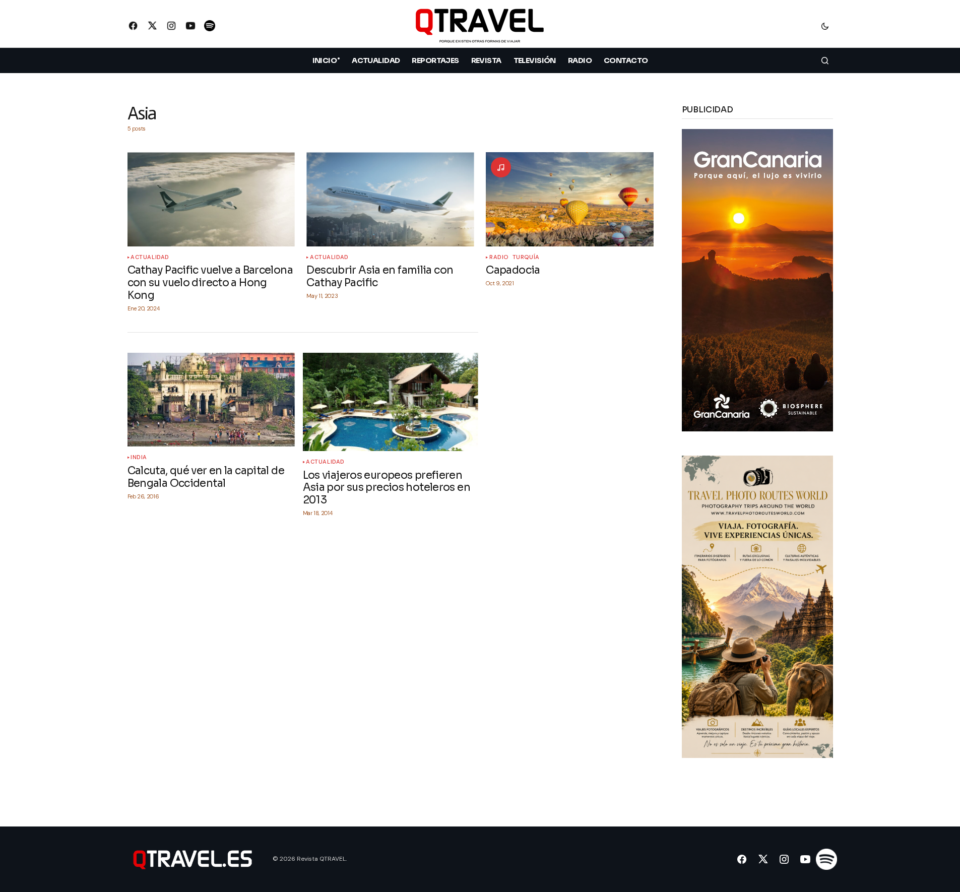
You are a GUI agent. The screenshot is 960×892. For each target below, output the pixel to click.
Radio (498, 257)
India (139, 457)
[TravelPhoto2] (757, 606)
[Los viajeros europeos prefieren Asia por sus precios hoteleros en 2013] (390, 402)
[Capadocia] (569, 199)
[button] (825, 26)
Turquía (526, 257)
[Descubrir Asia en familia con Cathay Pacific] (390, 199)
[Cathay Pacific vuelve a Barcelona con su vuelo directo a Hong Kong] (211, 199)
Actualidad (150, 257)
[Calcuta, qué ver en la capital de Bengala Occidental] (211, 400)
